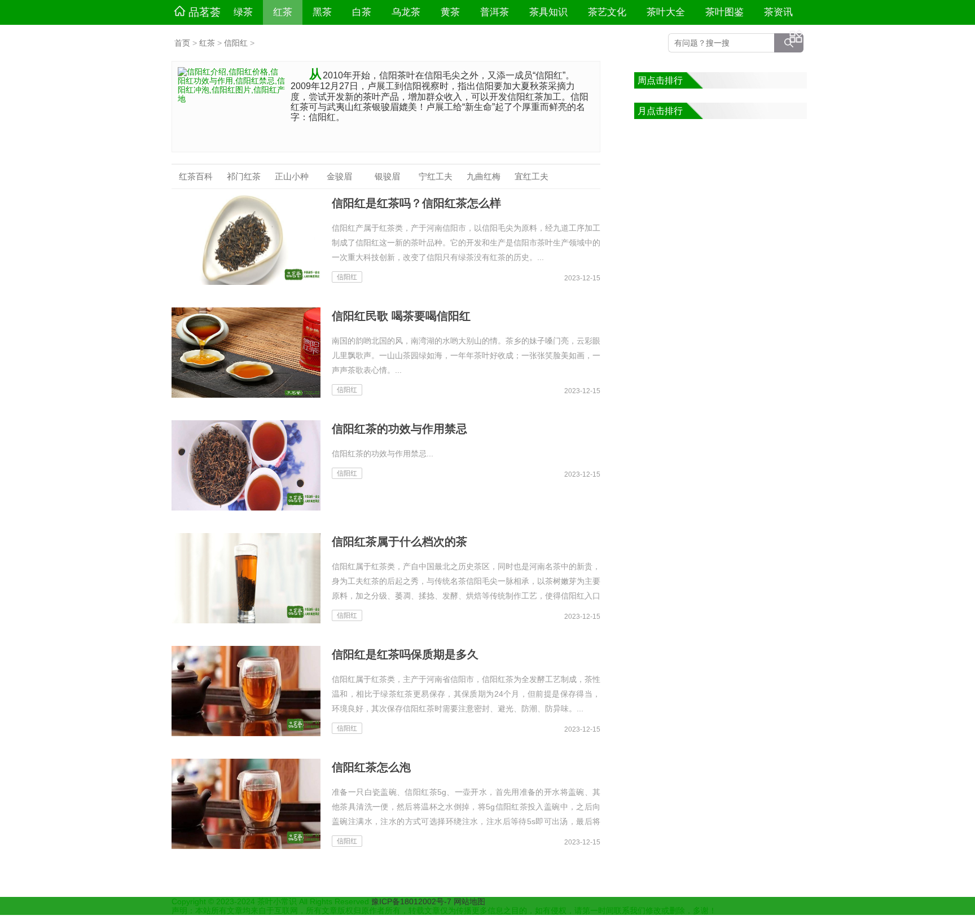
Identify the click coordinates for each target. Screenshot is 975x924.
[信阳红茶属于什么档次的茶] (246, 578)
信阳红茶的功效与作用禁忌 (399, 429)
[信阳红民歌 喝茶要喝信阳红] (246, 352)
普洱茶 (494, 12)
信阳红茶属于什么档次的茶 (399, 541)
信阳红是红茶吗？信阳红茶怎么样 (416, 203)
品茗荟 (204, 12)
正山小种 (292, 176)
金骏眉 (339, 176)
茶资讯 (778, 12)
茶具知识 (548, 12)
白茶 (361, 12)
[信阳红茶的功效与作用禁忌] (246, 465)
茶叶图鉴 (724, 12)
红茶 (282, 12)
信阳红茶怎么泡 (371, 767)
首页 (182, 42)
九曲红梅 (483, 176)
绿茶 (243, 12)
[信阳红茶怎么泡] (246, 804)
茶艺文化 (607, 12)
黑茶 (322, 12)
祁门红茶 (244, 176)
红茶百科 (196, 176)
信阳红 (236, 42)
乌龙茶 (406, 12)
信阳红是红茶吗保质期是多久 (405, 654)
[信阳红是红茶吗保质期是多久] (246, 691)
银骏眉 (387, 176)
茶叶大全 (666, 12)
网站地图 (469, 901)
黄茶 (450, 12)
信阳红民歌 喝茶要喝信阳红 (401, 316)
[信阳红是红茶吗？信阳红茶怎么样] (246, 240)
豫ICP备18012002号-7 (412, 901)
